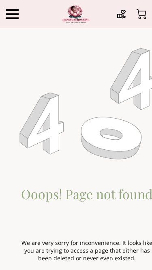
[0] (141, 14)
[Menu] (12, 14)
